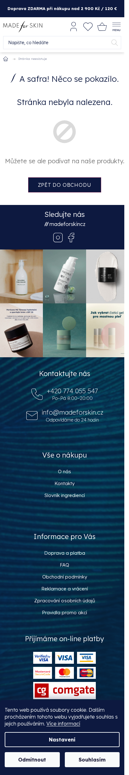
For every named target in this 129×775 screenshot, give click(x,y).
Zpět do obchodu (64, 185)
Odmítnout (32, 760)
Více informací (63, 723)
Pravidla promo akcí (64, 612)
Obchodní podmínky (64, 577)
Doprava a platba (64, 553)
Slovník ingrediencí (64, 495)
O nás (64, 471)
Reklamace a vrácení (64, 589)
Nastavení (62, 739)
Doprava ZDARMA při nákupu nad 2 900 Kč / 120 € (62, 8)
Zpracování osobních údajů (64, 601)
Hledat (114, 42)
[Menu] (116, 26)
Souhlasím (92, 760)
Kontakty (64, 483)
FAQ (64, 565)
